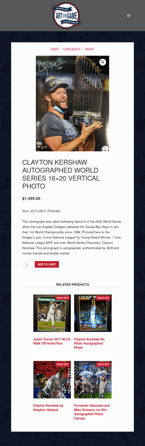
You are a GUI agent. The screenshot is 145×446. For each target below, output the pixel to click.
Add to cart (47, 264)
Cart (55, 49)
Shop (89, 49)
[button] (102, 62)
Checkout (72, 49)
